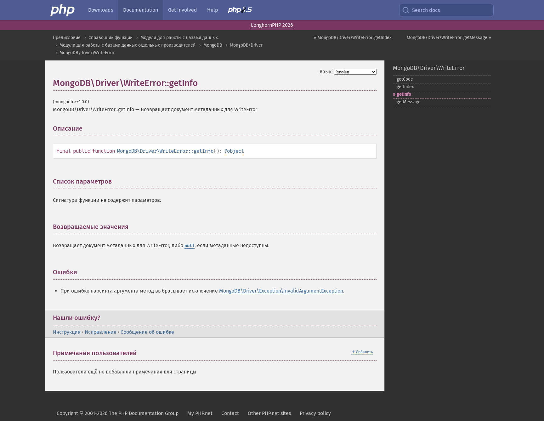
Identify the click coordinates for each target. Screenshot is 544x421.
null (189, 245)
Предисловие (67, 37)
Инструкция (67, 332)
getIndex (405, 86)
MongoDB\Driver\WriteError (87, 52)
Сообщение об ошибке (147, 332)
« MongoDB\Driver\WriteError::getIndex (353, 37)
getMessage (409, 102)
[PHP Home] (63, 10)
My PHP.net (199, 413)
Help (212, 10)
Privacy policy (315, 413)
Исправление (100, 332)
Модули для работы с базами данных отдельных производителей (128, 45)
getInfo (404, 94)
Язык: (326, 72)
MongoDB (212, 45)
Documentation (140, 10)
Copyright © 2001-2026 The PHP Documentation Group (117, 413)
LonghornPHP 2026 (272, 25)
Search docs (426, 10)
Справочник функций (110, 37)
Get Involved (182, 10)
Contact (230, 413)
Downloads (100, 10)
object (235, 151)
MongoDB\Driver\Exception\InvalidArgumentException (281, 291)
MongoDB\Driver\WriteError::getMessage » (449, 37)
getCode (405, 79)
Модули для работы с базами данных (179, 37)
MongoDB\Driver (246, 45)
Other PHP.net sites (269, 413)
